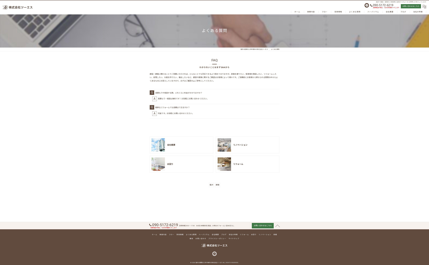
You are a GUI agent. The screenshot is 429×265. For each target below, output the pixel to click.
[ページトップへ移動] (277, 225)
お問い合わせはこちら (410, 6)
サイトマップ (234, 238)
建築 (217, 185)
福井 (211, 185)
